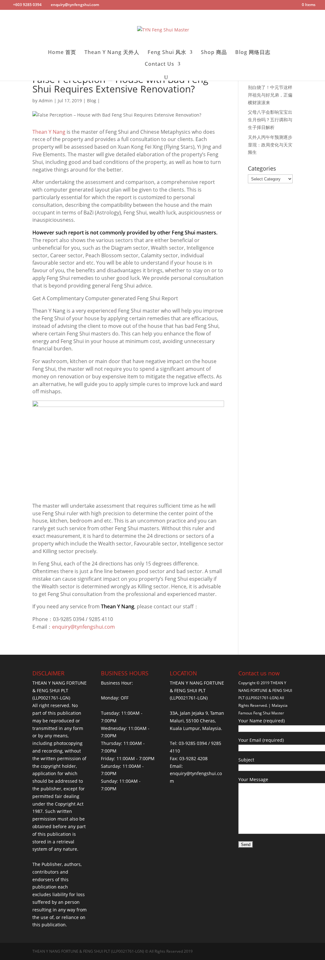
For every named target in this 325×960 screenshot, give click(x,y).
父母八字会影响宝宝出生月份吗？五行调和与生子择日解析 (270, 119)
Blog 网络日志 (252, 53)
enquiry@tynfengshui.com (83, 626)
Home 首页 (62, 53)
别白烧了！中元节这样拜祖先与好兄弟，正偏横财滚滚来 (270, 94)
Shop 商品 (214, 53)
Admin (46, 101)
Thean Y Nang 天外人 (111, 53)
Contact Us (159, 64)
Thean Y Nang (48, 131)
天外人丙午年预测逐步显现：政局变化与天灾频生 (270, 144)
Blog (91, 101)
